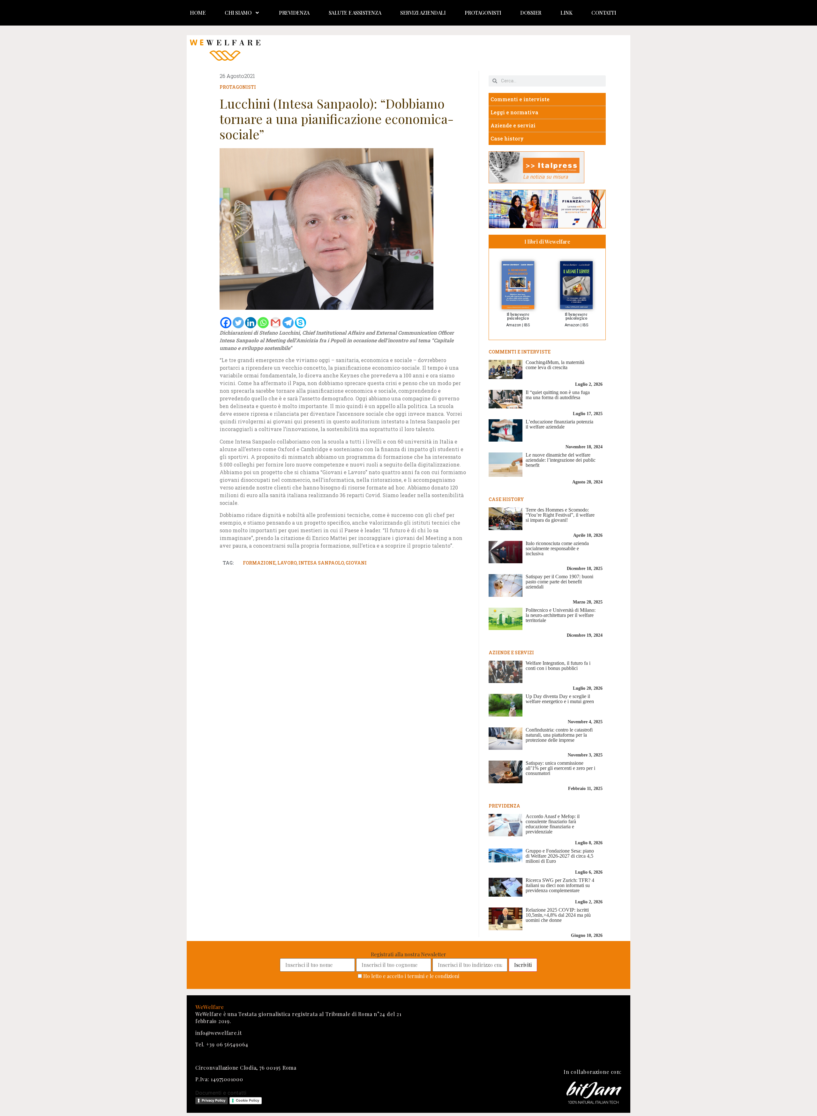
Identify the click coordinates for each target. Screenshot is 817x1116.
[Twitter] (238, 322)
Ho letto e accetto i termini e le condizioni (411, 976)
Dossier (530, 12)
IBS (527, 325)
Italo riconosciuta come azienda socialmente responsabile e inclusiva (557, 548)
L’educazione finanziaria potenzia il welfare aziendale (559, 424)
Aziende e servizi (513, 125)
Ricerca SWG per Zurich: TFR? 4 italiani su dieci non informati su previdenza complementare (560, 885)
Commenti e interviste (520, 99)
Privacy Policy (213, 1100)
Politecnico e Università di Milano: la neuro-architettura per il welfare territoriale (561, 615)
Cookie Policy (247, 1100)
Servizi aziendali (423, 12)
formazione (259, 563)
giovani (356, 563)
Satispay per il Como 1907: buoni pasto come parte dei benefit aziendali (559, 581)
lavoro (286, 563)
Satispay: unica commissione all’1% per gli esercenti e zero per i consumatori (560, 768)
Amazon (513, 325)
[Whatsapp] (263, 322)
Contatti (603, 12)
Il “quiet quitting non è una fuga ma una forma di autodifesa (558, 395)
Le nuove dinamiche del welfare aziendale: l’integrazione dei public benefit (561, 460)
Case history (507, 138)
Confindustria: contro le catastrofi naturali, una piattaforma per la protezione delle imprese (559, 735)
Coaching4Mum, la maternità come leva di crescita (555, 365)
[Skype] (300, 322)
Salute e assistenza (355, 12)
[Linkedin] (250, 322)
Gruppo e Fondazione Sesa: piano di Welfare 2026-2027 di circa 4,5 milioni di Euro (560, 856)
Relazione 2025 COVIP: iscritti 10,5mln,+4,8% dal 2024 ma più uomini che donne (558, 915)
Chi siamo (238, 12)
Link (566, 12)
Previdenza (294, 12)
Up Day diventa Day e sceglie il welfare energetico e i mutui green (560, 699)
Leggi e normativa (514, 112)
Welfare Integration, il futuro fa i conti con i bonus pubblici (558, 665)
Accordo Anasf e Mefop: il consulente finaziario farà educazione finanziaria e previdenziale (553, 824)
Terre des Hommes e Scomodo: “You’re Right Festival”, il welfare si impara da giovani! (560, 515)
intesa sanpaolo (321, 563)
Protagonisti (483, 12)
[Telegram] (288, 322)
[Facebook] (225, 322)
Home (198, 12)
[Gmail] (275, 322)
